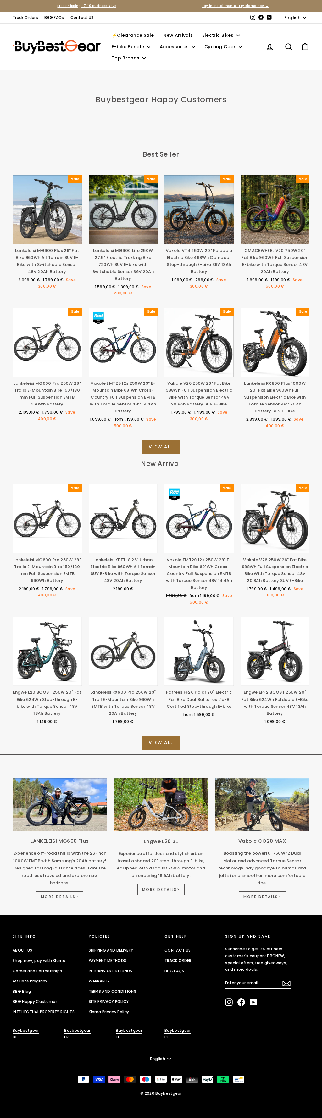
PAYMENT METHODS (107, 960)
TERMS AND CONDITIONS (112, 991)
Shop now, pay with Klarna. (39, 960)
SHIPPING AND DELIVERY (111, 950)
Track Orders (25, 17)
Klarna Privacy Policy (109, 1012)
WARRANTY (99, 981)
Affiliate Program (30, 981)
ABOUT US (22, 950)
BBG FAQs (54, 17)
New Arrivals (178, 35)
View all (161, 447)
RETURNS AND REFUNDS (110, 971)
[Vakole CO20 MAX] (262, 804)
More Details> (60, 896)
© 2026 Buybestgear (161, 1093)
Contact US (82, 17)
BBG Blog (22, 991)
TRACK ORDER (178, 960)
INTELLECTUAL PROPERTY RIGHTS (44, 1012)
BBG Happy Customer (35, 1001)
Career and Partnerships (37, 971)
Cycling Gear (220, 46)
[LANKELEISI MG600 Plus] (60, 804)
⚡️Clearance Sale (133, 35)
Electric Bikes (218, 35)
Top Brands (126, 58)
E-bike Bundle (129, 46)
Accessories (175, 46)
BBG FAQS (174, 971)
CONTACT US (177, 950)
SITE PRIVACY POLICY (109, 1001)
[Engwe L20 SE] (161, 804)
